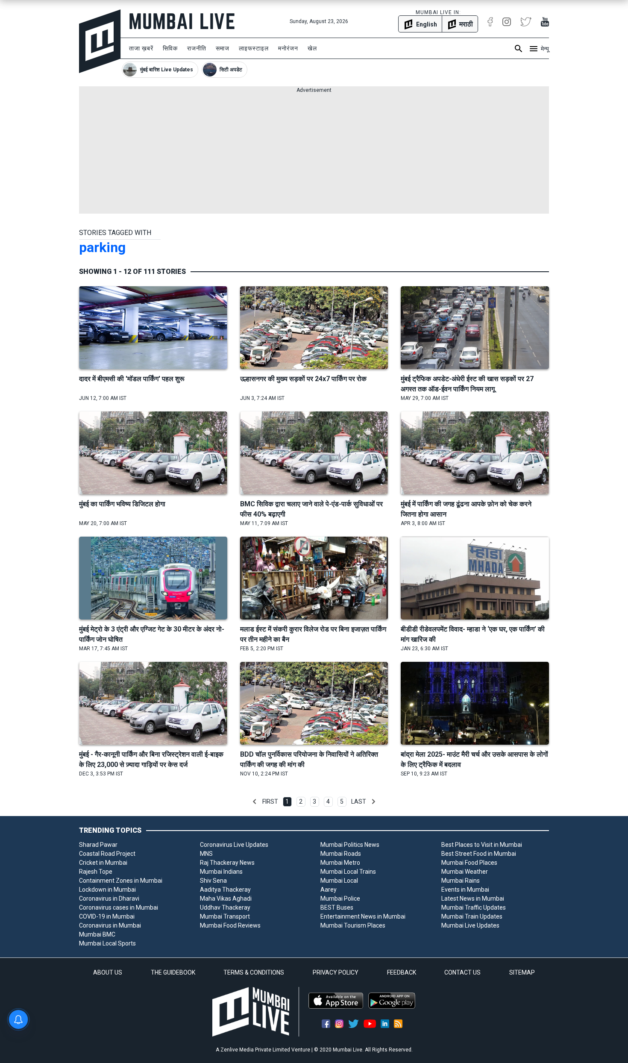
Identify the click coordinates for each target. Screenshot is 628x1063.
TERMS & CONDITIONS (253, 972)
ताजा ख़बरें (141, 48)
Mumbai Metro (340, 862)
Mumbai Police (340, 898)
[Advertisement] (314, 154)
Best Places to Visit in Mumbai (481, 844)
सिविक (170, 48)
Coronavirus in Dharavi (109, 898)
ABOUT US (107, 972)
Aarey (328, 889)
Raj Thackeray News (227, 862)
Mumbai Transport (225, 916)
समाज (222, 48)
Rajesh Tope (95, 871)
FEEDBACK (401, 972)
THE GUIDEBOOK (173, 972)
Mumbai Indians (221, 871)
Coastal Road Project (107, 853)
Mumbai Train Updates (471, 916)
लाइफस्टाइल (254, 48)
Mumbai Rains (460, 880)
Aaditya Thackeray (225, 889)
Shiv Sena (213, 880)
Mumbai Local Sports (107, 943)
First (270, 801)
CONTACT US (462, 972)
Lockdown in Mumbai (107, 889)
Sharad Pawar (98, 844)
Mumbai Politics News (349, 844)
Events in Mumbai (465, 889)
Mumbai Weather (464, 871)
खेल (312, 48)
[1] (254, 801)
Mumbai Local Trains (348, 871)
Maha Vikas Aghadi (226, 898)
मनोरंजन (288, 48)
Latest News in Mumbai (472, 898)
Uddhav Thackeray (225, 907)
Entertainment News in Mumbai (362, 916)
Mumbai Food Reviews (230, 925)
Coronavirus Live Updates (234, 844)
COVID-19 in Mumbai (107, 916)
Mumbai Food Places (469, 862)
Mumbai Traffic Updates (473, 907)
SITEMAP (522, 972)
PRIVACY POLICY (335, 972)
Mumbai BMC (97, 934)
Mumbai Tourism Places (352, 925)
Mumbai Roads (340, 853)
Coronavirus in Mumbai (110, 925)
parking (102, 247)
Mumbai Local (339, 880)
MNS (206, 853)
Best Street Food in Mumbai (478, 853)
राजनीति (196, 48)
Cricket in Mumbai (103, 862)
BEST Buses (336, 907)
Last (358, 801)
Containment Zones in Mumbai (120, 880)
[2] (373, 801)
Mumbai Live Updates (470, 925)
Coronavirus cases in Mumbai (118, 907)
